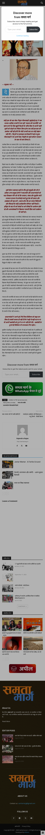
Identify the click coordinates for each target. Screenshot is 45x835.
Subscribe (33, 29)
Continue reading (22, 36)
